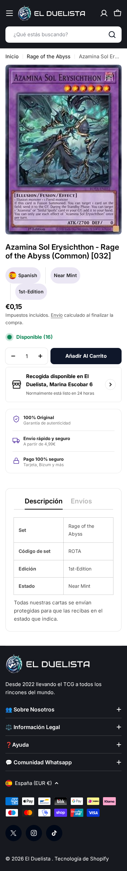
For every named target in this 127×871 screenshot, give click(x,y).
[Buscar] (112, 34)
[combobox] (63, 34)
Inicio (12, 56)
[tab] (44, 503)
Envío (57, 315)
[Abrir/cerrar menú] (9, 13)
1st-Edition (31, 291)
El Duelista (38, 858)
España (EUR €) (33, 783)
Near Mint (65, 275)
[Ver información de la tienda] (110, 384)
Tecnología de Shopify (82, 858)
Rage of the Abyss (48, 56)
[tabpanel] (63, 570)
